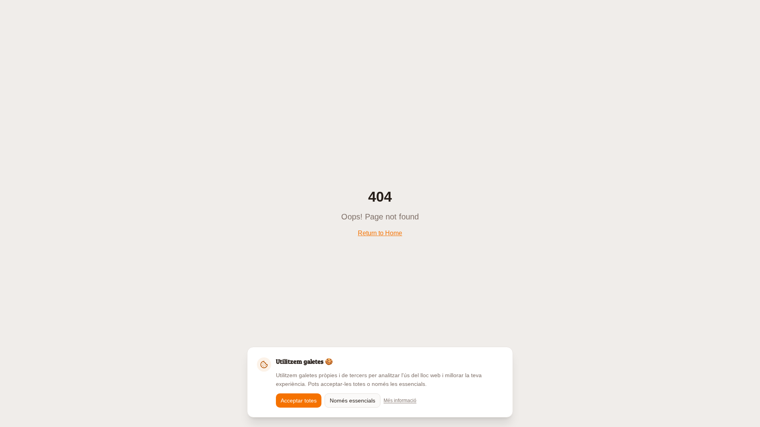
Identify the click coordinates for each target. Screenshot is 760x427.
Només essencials (352, 400)
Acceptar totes (299, 400)
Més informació (400, 400)
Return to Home (380, 233)
